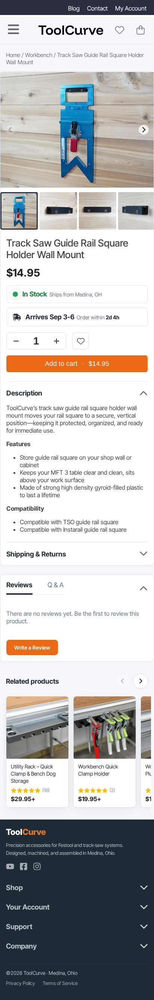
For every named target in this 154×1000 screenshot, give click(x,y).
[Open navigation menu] (13, 29)
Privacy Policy (20, 983)
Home (13, 55)
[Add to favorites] (80, 340)
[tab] (55, 587)
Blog (74, 8)
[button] (19, 211)
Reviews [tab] (19, 585)
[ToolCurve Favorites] (119, 30)
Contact (97, 8)
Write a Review (32, 647)
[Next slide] (144, 130)
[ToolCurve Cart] (140, 30)
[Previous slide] (10, 130)
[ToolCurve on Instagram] (37, 866)
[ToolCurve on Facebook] (23, 866)
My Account (131, 8)
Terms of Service (60, 983)
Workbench (38, 55)
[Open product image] (77, 130)
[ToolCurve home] (70, 30)
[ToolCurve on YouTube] (10, 866)
